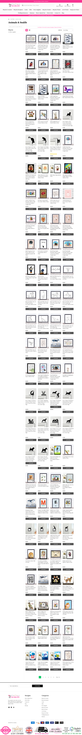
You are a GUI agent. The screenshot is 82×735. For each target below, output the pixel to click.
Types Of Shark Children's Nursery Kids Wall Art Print (68, 47)
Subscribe (37, 685)
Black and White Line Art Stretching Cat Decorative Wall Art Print (43, 327)
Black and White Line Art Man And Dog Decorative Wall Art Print (30, 327)
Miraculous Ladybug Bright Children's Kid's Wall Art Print (67, 176)
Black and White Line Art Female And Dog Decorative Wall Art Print (30, 303)
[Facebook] (9, 707)
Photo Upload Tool (40, 13)
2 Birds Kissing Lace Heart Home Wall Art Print (67, 202)
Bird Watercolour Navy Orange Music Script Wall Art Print (30, 278)
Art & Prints (65, 9)
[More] (12, 9)
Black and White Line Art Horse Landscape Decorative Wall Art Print (68, 303)
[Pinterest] (14, 707)
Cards (25, 9)
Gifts (30, 9)
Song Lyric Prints (74, 9)
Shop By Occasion (7, 9)
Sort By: (60, 30)
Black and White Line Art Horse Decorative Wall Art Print (55, 303)
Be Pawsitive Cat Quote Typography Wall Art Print (43, 252)
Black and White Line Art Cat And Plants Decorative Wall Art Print (55, 278)
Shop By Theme (56, 9)
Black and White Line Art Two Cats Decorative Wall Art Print (68, 327)
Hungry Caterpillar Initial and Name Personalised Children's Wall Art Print (43, 511)
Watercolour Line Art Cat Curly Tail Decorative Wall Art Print (68, 663)
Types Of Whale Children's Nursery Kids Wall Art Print (43, 97)
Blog (63, 13)
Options (31, 54)
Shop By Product (47, 9)
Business (32, 13)
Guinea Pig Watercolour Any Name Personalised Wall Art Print (43, 176)
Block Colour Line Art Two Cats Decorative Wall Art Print (42, 351)
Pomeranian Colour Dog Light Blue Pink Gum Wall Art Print (68, 613)
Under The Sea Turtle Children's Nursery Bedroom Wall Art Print (55, 663)
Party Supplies (37, 9)
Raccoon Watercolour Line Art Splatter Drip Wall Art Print (30, 638)
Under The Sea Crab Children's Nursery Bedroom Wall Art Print (30, 663)
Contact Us (57, 13)
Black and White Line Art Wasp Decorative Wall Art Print (30, 351)
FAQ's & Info (50, 13)
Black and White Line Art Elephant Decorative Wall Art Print (68, 278)
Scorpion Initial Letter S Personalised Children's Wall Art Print (55, 638)
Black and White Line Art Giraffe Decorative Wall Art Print (43, 303)
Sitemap (26, 705)
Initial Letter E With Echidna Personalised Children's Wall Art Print (55, 511)
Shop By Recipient (18, 9)
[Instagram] (11, 707)
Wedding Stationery (23, 13)
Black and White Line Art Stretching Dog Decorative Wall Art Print (55, 327)
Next (57, 677)
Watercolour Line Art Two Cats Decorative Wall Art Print (54, 202)
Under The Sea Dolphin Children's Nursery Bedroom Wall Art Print (43, 663)
